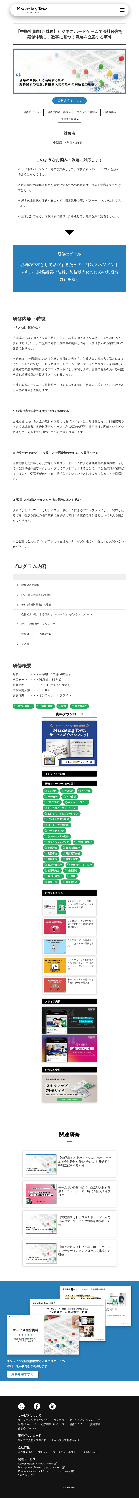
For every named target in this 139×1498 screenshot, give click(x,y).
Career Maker (35, 1463)
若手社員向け (55, 876)
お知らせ (42, 1452)
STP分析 (71, 796)
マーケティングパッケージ (85, 1420)
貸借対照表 (81, 706)
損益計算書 (47, 706)
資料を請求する (22, 1374)
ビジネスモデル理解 (58, 819)
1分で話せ (24, 1475)
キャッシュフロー (77, 802)
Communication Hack (44, 1471)
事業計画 (52, 847)
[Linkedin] (52, 1408)
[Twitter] (21, 1408)
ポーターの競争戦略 (58, 825)
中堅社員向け (25, 706)
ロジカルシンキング (58, 842)
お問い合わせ (91, 1452)
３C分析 (52, 790)
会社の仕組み (73, 847)
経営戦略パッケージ (52, 1424)
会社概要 (23, 1452)
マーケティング (56, 830)
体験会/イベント (27, 1428)
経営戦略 (73, 870)
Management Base (39, 1467)
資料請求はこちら (69, 100)
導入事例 (59, 1420)
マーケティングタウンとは (33, 1420)
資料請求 (95, 1424)
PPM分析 (53, 796)
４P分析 (85, 790)
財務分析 (52, 882)
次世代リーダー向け (81, 865)
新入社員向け (55, 865)
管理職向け (53, 870)
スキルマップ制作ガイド (65, 1440)
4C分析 (69, 790)
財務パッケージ (27, 1424)
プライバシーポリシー (65, 1452)
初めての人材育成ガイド (32, 1440)
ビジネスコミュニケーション (63, 813)
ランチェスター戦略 (58, 836)
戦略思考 (52, 859)
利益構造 (52, 853)
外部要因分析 (73, 853)
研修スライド (77, 1424)
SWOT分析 (53, 802)
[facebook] (37, 1408)
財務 (63, 706)
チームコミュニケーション (62, 808)
